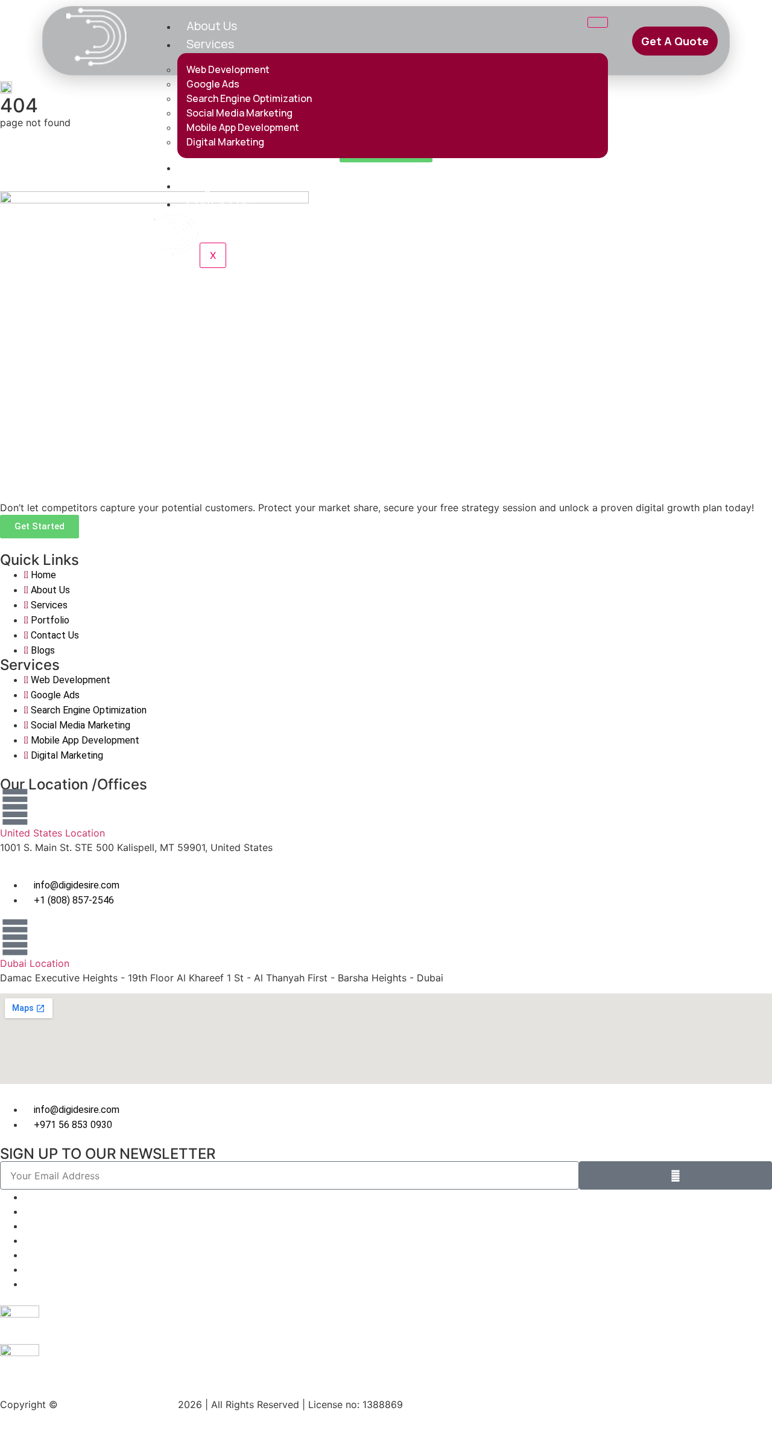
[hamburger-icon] (597, 22)
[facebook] (27, 1269)
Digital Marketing (225, 141)
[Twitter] (27, 1255)
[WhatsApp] (27, 1197)
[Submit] (675, 1175)
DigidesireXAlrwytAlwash (119, 1404)
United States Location (52, 833)
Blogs (201, 185)
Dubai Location (34, 963)
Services (210, 44)
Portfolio (210, 167)
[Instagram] (27, 1240)
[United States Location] (15, 807)
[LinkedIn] (27, 1211)
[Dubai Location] (15, 937)
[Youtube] (27, 1284)
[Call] (27, 1226)
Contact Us (218, 203)
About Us (211, 26)
